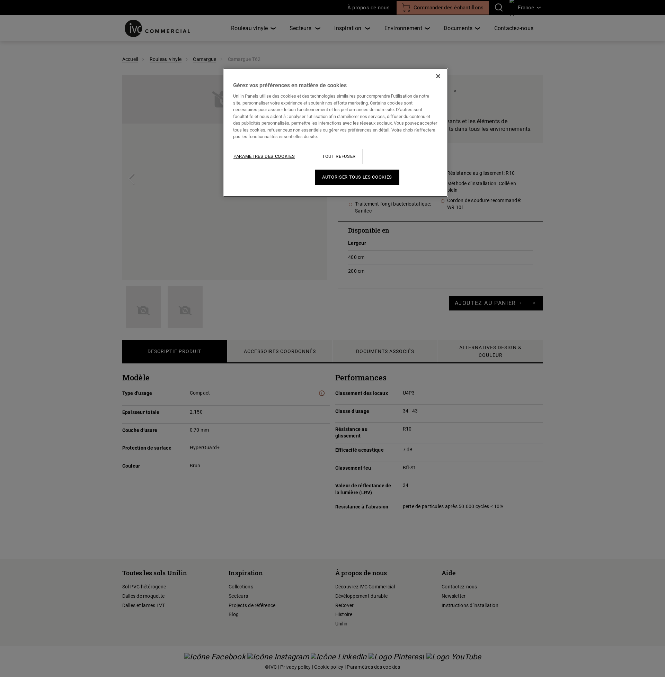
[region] (335, 132)
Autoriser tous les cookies (357, 177)
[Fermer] (438, 76)
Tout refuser (339, 156)
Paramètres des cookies (264, 156)
